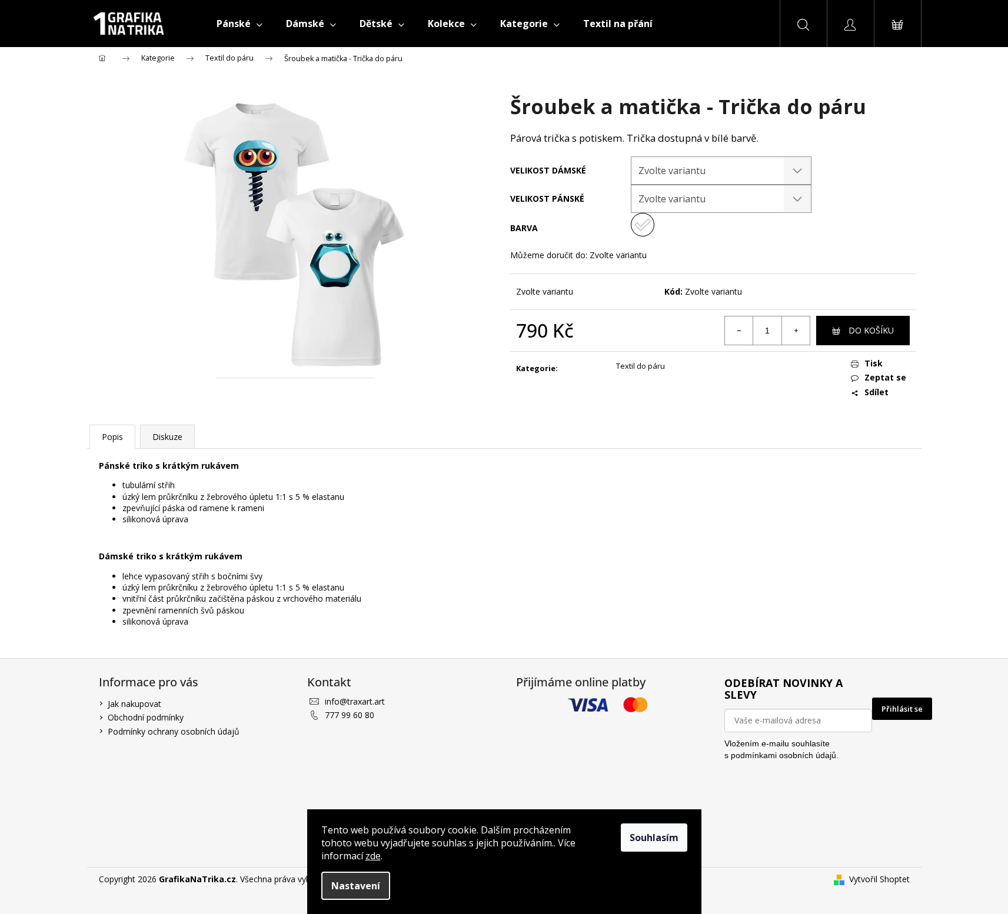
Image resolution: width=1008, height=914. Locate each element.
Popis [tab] (112, 436)
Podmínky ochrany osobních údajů (173, 731)
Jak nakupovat (134, 703)
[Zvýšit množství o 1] (795, 330)
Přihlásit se (902, 708)
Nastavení (355, 885)
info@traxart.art (355, 701)
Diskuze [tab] (167, 436)
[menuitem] (239, 23)
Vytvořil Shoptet (879, 879)
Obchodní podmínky (146, 717)
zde (373, 855)
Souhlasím (654, 837)
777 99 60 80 (349, 714)
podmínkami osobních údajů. (785, 755)
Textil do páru (640, 366)
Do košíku (871, 330)
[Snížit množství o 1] (739, 330)
